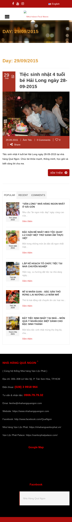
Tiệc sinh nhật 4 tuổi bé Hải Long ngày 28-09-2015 (43, 80)
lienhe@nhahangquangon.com (25, 403)
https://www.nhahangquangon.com (30, 411)
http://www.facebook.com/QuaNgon (33, 419)
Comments (38, 195)
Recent (23, 195)
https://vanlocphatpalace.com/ (42, 435)
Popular (9, 195)
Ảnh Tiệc (27, 140)
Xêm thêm (27, 221)
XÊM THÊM (56, 173)
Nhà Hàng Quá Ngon (34, 498)
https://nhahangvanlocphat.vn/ (45, 427)
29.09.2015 (12, 140)
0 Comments (43, 140)
